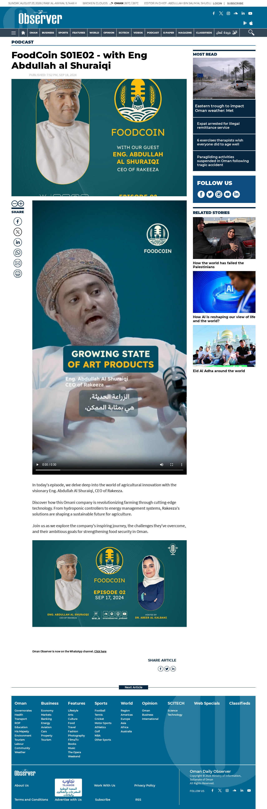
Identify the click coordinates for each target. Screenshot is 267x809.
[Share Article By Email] (17, 262)
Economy (47, 710)
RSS (138, 799)
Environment (23, 735)
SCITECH (124, 32)
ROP (17, 723)
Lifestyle (73, 710)
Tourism (20, 739)
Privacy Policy (144, 785)
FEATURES (78, 32)
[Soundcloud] (235, 13)
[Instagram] (228, 13)
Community (22, 748)
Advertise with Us (68, 799)
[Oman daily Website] (226, 33)
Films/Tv (73, 739)
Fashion (73, 731)
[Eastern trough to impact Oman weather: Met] (224, 79)
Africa (124, 727)
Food (71, 723)
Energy (45, 723)
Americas (127, 714)
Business (147, 714)
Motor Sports (103, 723)
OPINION (108, 32)
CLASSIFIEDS (204, 32)
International (150, 718)
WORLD (94, 32)
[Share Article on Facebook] (17, 220)
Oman (146, 710)
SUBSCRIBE (235, 3)
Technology (175, 714)
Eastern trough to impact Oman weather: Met (219, 108)
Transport (21, 718)
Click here (100, 651)
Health (19, 714)
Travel (72, 727)
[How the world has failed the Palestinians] (224, 238)
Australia (126, 731)
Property (46, 735)
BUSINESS (48, 32)
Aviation (46, 727)
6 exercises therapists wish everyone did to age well (220, 142)
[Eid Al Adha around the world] (224, 346)
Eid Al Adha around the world (219, 371)
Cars (44, 731)
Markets (46, 714)
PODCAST (153, 32)
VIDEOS (138, 32)
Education (21, 727)
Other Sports (103, 739)
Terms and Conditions (31, 799)
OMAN (34, 32)
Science (173, 710)
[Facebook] (213, 13)
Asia (123, 723)
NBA (98, 735)
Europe (125, 718)
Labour (19, 743)
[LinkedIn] (243, 13)
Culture (72, 718)
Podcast (22, 42)
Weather (20, 752)
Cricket (99, 718)
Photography (76, 735)
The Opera (74, 752)
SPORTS (63, 32)
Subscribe (102, 799)
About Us (22, 785)
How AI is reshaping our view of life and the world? (224, 319)
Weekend (74, 756)
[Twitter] (221, 13)
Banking (46, 718)
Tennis (99, 714)
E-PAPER (168, 32)
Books (72, 743)
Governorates (23, 710)
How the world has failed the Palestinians (218, 265)
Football (100, 710)
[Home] (23, 33)
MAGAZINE (185, 32)
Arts (70, 714)
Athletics (100, 727)
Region (125, 710)
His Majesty (22, 731)
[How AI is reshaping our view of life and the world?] (224, 292)
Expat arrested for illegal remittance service (218, 126)
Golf (97, 731)
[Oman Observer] (35, 17)
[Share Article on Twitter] (17, 232)
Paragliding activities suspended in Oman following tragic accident (223, 161)
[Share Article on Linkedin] (17, 241)
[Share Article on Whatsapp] (17, 251)
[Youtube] (250, 13)
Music (71, 748)
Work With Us (104, 785)
